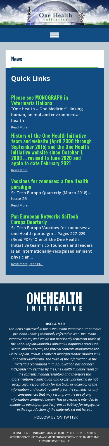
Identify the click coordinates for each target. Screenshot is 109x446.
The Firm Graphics (83, 433)
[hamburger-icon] (54, 35)
